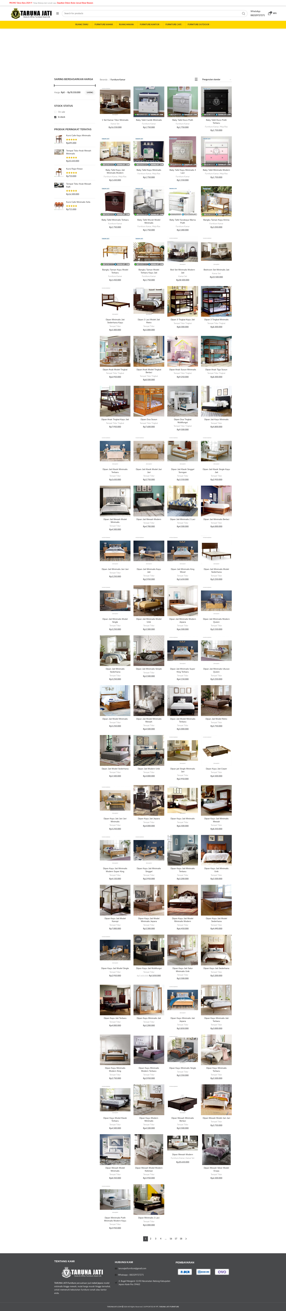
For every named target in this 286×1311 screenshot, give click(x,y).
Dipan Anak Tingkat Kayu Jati (115, 419)
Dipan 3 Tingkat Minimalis (216, 319)
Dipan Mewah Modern (182, 1154)
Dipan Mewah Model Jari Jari (216, 1118)
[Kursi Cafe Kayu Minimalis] (59, 139)
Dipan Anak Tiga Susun (216, 369)
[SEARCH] (243, 13)
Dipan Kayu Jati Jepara (149, 818)
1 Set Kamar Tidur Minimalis (115, 120)
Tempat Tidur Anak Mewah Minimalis (78, 152)
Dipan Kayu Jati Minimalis (183, 818)
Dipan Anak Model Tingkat (115, 369)
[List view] (196, 80)
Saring (90, 92)
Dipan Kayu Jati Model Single (115, 968)
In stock (61, 117)
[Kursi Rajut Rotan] (59, 172)
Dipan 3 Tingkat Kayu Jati (183, 319)
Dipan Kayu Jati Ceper (216, 768)
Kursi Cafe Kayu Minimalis (78, 135)
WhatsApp (255, 11)
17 (176, 1239)
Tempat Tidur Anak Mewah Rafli (78, 185)
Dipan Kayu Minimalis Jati (149, 1018)
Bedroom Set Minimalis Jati (216, 269)
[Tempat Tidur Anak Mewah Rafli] (59, 189)
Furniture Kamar (149, 124)
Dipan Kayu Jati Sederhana (216, 968)
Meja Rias (224, 127)
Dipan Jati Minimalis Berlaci (216, 519)
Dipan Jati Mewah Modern (148, 519)
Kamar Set (115, 124)
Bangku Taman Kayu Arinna (216, 220)
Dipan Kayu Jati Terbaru (115, 1018)
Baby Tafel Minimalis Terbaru (115, 220)
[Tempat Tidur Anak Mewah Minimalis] (59, 156)
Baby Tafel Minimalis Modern (216, 170)
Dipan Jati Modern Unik (149, 768)
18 (181, 1239)
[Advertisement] (143, 51)
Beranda (104, 80)
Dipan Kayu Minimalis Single (182, 1068)
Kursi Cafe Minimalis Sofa (78, 202)
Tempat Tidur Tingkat (183, 323)
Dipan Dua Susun (149, 419)
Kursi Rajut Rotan (74, 169)
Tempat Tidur (115, 326)
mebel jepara (97, 1283)
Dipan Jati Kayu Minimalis (216, 419)
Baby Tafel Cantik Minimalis (149, 120)
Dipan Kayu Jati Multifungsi (149, 968)
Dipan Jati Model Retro (216, 719)
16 (171, 1239)
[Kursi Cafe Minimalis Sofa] (59, 206)
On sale (61, 112)
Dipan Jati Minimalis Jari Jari (115, 569)
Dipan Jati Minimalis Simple (149, 669)
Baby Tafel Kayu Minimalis (149, 170)
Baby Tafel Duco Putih (182, 120)
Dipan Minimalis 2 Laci (148, 1217)
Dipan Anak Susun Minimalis (182, 369)
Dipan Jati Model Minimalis (115, 719)
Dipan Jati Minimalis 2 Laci (182, 519)
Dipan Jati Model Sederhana (115, 768)
